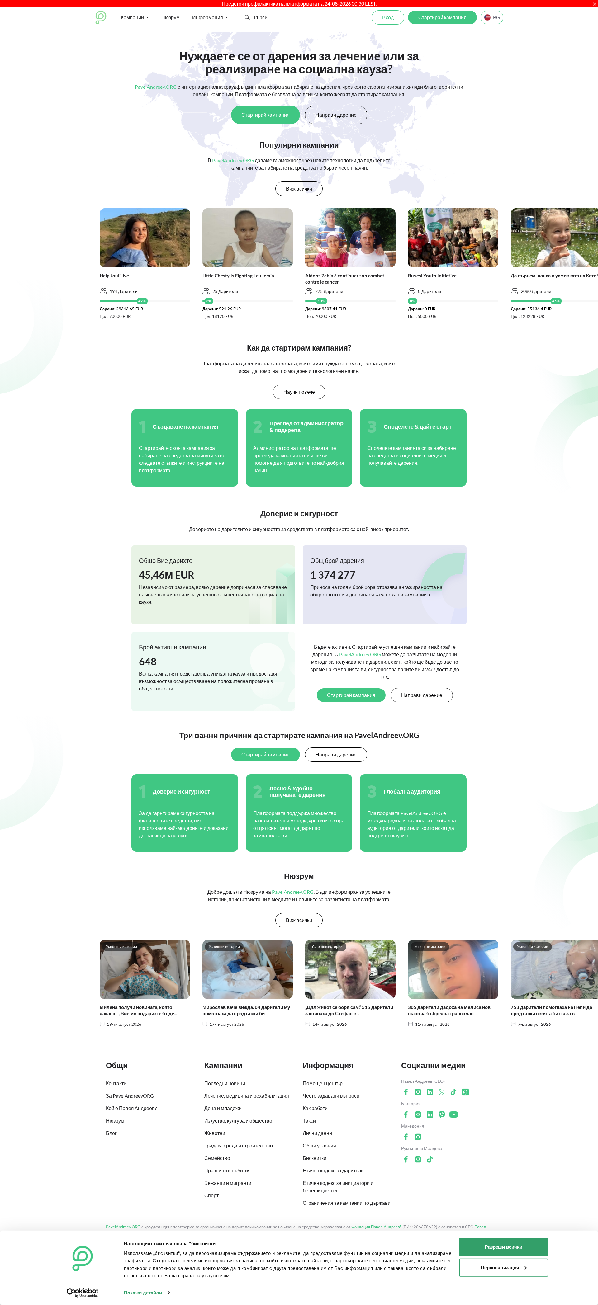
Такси (309, 1121)
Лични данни (317, 1133)
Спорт (211, 1195)
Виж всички (299, 188)
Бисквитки (314, 1158)
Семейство (217, 1158)
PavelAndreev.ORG (123, 1226)
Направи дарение (336, 115)
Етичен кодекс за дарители (333, 1170)
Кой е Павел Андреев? (131, 1108)
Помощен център (323, 1083)
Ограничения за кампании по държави (347, 1203)
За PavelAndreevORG (130, 1096)
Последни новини (224, 1083)
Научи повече (299, 392)
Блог (111, 1133)
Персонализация (500, 1267)
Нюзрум (170, 17)
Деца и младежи (223, 1108)
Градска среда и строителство (238, 1145)
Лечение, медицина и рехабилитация (246, 1096)
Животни (214, 1133)
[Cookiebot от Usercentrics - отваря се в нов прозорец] (82, 1293)
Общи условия (319, 1145)
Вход (388, 17)
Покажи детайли (143, 1292)
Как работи (315, 1108)
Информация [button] (207, 17)
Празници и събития (227, 1170)
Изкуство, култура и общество (238, 1121)
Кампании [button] (132, 17)
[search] (276, 17)
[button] (247, 17)
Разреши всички (503, 1247)
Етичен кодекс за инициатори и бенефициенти (338, 1186)
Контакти (116, 1083)
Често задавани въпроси (331, 1096)
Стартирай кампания (442, 17)
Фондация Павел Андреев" (376, 1226)
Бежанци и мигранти (227, 1183)
